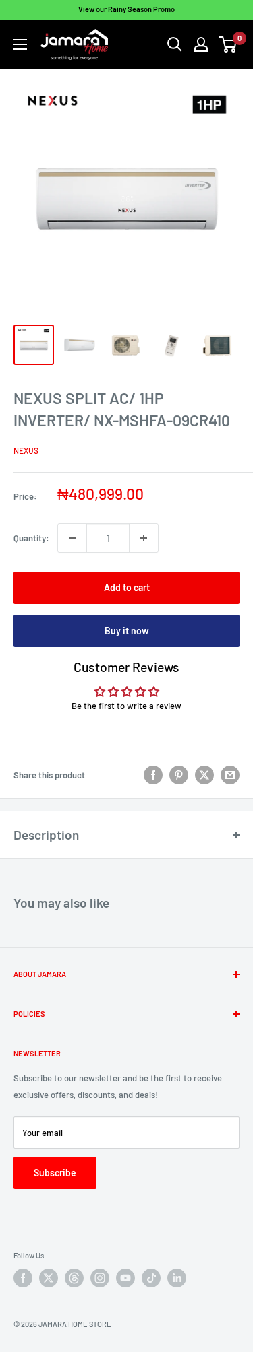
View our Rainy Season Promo (126, 9)
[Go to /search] (174, 44)
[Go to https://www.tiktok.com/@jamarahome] (151, 1278)
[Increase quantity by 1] (144, 538)
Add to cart (127, 587)
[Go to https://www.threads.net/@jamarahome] (74, 1278)
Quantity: (31, 538)
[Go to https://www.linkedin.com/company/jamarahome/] (176, 1278)
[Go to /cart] (228, 44)
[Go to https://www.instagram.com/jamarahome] (99, 1278)
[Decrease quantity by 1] (72, 538)
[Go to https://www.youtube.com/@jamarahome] (125, 1278)
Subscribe (55, 1172)
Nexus (25, 450)
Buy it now (127, 630)
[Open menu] (20, 44)
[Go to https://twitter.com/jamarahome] (48, 1278)
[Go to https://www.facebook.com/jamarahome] (22, 1278)
